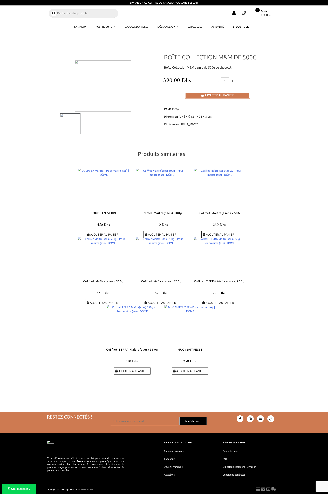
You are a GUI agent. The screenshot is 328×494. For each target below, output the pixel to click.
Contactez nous (231, 451)
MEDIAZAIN (87, 490)
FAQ (225, 459)
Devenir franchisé (173, 466)
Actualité (217, 26)
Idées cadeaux (166, 26)
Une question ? (20, 488)
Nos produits (104, 26)
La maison (80, 26)
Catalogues (195, 26)
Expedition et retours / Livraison (239, 466)
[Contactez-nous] (244, 13)
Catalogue (169, 459)
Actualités (169, 474)
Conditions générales (234, 474)
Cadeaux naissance (174, 451)
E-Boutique (241, 26)
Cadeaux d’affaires (136, 26)
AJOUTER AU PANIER (219, 95)
